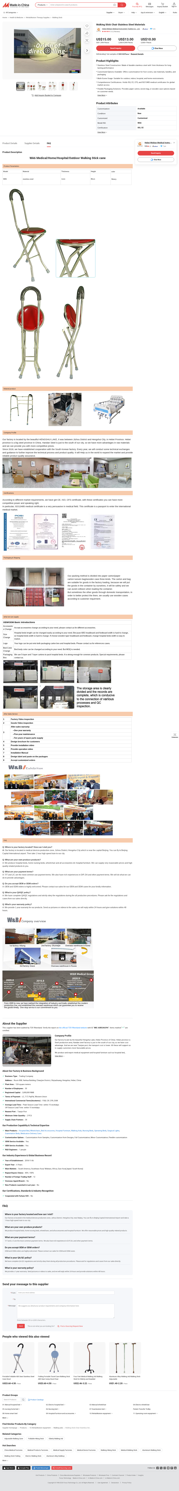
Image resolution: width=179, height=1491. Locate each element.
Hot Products (40, 1475)
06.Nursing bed (52, 1409)
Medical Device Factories (86, 1450)
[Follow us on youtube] (168, 1468)
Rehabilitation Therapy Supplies (38, 17)
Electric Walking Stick (33, 1456)
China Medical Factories (13, 1450)
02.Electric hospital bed (55, 1404)
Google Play (23, 1468)
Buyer (120, 12)
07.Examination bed (97, 1409)
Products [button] (41, 5)
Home (4, 17)
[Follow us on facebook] (157, 1468)
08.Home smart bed (9, 1413)
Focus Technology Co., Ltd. (72, 1483)
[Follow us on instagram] (164, 1468)
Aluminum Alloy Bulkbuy (55, 1456)
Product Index (131, 1475)
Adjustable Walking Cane (13, 1438)
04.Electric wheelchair (141, 1404)
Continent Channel (118, 1475)
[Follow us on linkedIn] (175, 1468)
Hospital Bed (24, 1130)
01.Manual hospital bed (11, 1404)
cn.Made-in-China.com (112, 1478)
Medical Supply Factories (62, 1450)
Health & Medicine (16, 17)
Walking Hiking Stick (108, 1450)
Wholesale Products (89, 1475)
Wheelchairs (35, 1130)
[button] (114, 5)
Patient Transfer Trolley (142, 1409)
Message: (12, 1306)
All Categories (11, 12)
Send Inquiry (115, 48)
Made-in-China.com (79, 1478)
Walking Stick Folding (12, 1456)
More (4, 1460)
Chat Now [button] (158, 48)
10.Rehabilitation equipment (100, 1413)
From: (13, 1293)
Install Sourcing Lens (63, 1468)
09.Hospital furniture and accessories (60, 1413)
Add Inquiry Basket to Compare (48, 95)
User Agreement (103, 1483)
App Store (9, 1468)
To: (15, 1299)
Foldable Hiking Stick (36, 1438)
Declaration (115, 1483)
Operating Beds (100, 1130)
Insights (140, 1475)
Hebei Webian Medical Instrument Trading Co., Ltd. (121, 29)
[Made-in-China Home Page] (15, 5)
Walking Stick (57, 17)
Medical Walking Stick (129, 1450)
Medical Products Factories (38, 1450)
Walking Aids (76, 1130)
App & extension (147, 12)
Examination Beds (12, 1133)
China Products (52, 1475)
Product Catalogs (37, 1399)
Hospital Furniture (63, 1130)
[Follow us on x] (161, 1468)
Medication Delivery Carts (31, 1133)
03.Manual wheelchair (98, 1404)
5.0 (148, 146)
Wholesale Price (104, 1475)
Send (21, 1326)
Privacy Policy (126, 1483)
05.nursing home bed (10, 1409)
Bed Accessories (48, 1130)
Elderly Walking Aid (56, 1438)
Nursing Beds (88, 1130)
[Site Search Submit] (122, 4)
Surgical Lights (113, 1130)
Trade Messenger (41, 1468)
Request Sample (137, 54)
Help (133, 12)
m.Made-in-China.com (95, 1478)
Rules (175, 12)
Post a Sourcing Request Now (70, 1326)
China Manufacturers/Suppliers (70, 1475)
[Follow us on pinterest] (171, 1468)
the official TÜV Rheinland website (73, 1027)
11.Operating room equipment (144, 1413)
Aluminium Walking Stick (151, 1450)
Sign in (174, 6)
